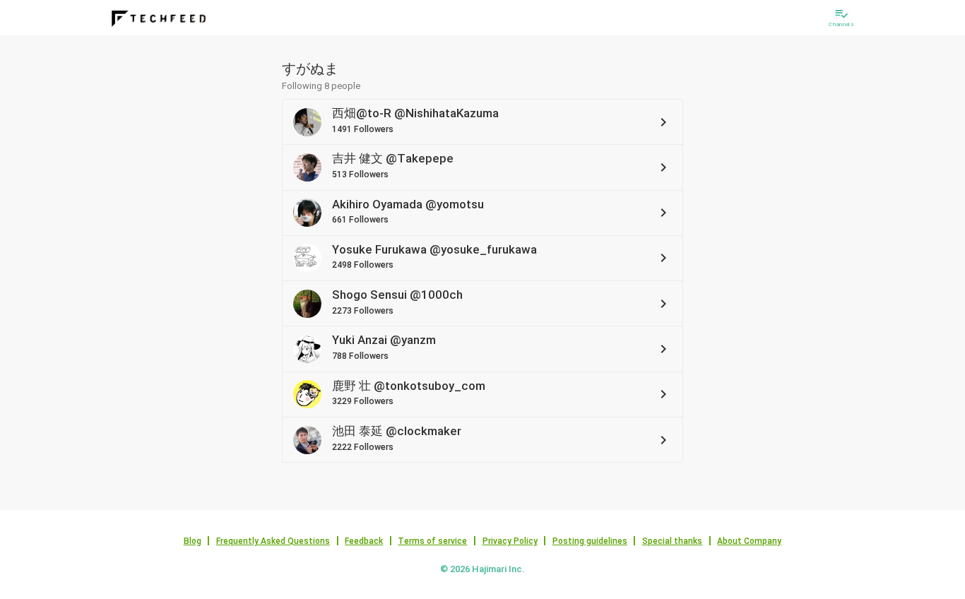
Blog (192, 541)
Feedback (364, 541)
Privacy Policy (510, 541)
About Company (749, 541)
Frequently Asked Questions (273, 541)
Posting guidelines (589, 541)
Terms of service (432, 541)
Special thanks (672, 541)
